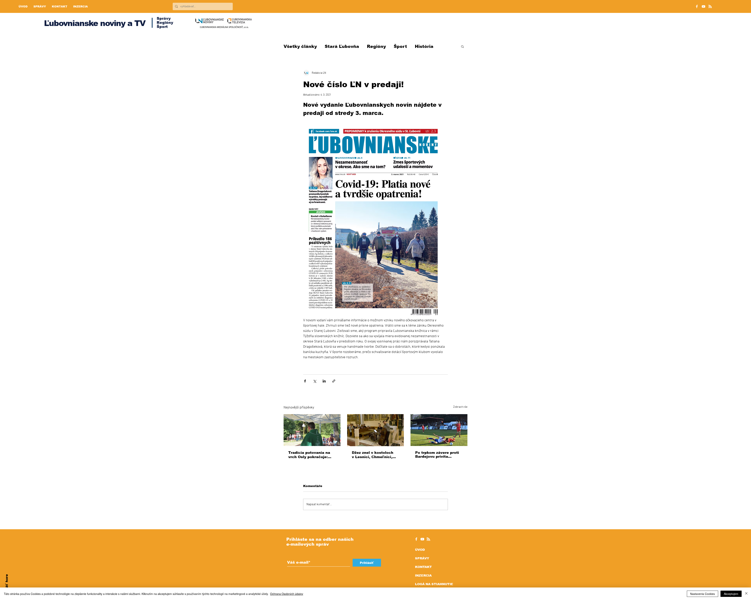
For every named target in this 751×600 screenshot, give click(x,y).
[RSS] (710, 6)
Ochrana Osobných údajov (286, 594)
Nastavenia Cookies (702, 594)
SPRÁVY (422, 558)
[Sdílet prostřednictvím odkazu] (334, 381)
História (424, 46)
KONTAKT (423, 567)
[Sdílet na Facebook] (305, 381)
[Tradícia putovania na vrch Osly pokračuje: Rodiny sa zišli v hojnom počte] (312, 430)
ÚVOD (420, 549)
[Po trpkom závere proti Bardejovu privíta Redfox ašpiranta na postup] (439, 430)
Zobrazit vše (460, 407)
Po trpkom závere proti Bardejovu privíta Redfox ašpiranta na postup (437, 455)
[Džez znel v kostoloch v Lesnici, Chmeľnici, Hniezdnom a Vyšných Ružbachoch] (375, 430)
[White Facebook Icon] (416, 539)
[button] (462, 46)
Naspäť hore (7, 585)
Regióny (376, 46)
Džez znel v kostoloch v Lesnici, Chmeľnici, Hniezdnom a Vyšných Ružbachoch (373, 455)
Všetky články (300, 46)
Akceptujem (731, 594)
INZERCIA (423, 575)
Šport (400, 46)
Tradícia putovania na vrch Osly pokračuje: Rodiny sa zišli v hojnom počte (311, 455)
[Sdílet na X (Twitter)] (314, 381)
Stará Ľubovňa (342, 46)
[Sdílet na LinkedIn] (324, 381)
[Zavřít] (746, 594)
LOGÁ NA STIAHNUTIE (434, 584)
